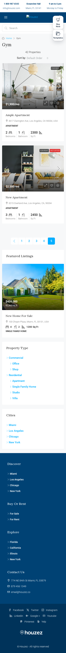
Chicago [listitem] (14, 436)
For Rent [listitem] (14, 519)
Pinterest (29, 621)
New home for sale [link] (19, 316)
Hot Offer (55, 150)
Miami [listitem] (12, 425)
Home (9, 38)
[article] (33, 300)
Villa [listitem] (15, 398)
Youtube (51, 615)
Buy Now (58, 25)
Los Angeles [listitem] (16, 430)
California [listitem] (15, 547)
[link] (33, 86)
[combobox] (37, 58)
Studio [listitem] (16, 392)
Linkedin (18, 615)
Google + (35, 615)
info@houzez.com (11, 8)
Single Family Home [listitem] (24, 386)
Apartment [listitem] (18, 381)
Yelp (43, 621)
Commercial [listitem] (16, 357)
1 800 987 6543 (11, 4)
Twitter (34, 610)
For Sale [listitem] (14, 513)
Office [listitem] (15, 363)
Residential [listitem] (15, 375)
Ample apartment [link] (18, 115)
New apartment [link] (16, 197)
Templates (58, 38)
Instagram (51, 610)
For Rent (56, 68)
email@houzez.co (20, 592)
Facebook (18, 610)
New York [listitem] (14, 442)
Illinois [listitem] (13, 553)
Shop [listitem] (15, 369)
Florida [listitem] (14, 542)
